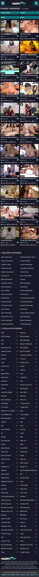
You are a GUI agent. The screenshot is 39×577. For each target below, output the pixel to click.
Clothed (9, 485)
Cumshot (28, 38)
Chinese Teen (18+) (7, 316)
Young (8, 142)
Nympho (9, 359)
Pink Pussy (28, 518)
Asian (10, 38)
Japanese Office (9, 526)
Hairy (34, 38)
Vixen (28, 541)
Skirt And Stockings (9, 507)
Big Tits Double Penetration (28, 470)
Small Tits (30, 224)
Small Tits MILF (9, 518)
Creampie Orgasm (9, 392)
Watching (28, 396)
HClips (4, 36)
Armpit (28, 366)
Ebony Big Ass (9, 448)
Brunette (15, 38)
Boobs (12, 59)
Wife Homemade (25, 283)
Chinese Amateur (6, 301)
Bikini (28, 444)
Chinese (35, 59)
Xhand (4, 201)
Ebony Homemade (26, 275)
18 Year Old (9, 407)
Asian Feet (28, 526)
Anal (3, 59)
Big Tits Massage (9, 545)
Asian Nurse (9, 377)
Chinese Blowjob (25, 261)
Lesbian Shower (9, 500)
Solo (9, 340)
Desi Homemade (25, 316)
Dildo (7, 59)
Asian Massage (28, 340)
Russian (28, 418)
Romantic (9, 396)
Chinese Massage (25, 324)
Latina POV (9, 452)
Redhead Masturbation (28, 500)
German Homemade (26, 290)
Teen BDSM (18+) (9, 414)
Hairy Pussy (10, 100)
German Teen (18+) (28, 385)
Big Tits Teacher (9, 455)
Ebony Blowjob (28, 336)
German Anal (9, 366)
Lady (9, 463)
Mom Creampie (9, 399)
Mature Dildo (9, 373)
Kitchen (9, 444)
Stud (28, 425)
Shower (33, 100)
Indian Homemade (6, 294)
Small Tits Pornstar (28, 530)
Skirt (28, 422)
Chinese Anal (24, 294)
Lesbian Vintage (9, 351)
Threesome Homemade (27, 298)
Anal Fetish (9, 403)
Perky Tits (28, 399)
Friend (28, 433)
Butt (9, 344)
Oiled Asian (28, 489)
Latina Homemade (6, 320)
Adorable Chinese (6, 283)
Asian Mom (28, 392)
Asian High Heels (28, 537)
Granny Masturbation (9, 496)
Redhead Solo (28, 548)
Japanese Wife (9, 522)
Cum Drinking (28, 414)
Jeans (28, 533)
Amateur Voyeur (9, 533)
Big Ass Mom (28, 388)
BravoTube (5, 242)
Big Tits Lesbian (28, 351)
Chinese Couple (6, 264)
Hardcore (29, 121)
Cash (28, 373)
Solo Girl (28, 429)
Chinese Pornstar (6, 268)
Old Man (9, 355)
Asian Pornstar (9, 459)
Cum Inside (28, 492)
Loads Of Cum (9, 541)
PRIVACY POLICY (15, 574)
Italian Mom (9, 385)
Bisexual (28, 332)
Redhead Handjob (9, 548)
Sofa (28, 381)
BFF (28, 474)
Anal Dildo (9, 381)
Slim (9, 425)
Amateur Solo (28, 362)
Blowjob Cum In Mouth (9, 411)
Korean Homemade (7, 261)
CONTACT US (34, 574)
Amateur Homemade (7, 272)
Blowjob (9, 203)
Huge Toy (28, 459)
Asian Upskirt (9, 474)
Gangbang (28, 377)
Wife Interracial (28, 507)
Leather (9, 422)
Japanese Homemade (27, 268)
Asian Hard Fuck (9, 347)
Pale (9, 370)
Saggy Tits (28, 466)
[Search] (36, 3)
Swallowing (28, 452)
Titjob (9, 552)
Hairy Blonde (28, 347)
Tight (28, 481)
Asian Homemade (6, 257)
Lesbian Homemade (26, 264)
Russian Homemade (7, 324)
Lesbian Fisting (28, 552)
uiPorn (4, 98)
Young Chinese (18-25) (27, 313)
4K (9, 433)
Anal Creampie (9, 336)
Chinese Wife (5, 298)
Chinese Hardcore (6, 305)
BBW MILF (28, 515)
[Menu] (3, 3)
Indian (28, 455)
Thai (9, 537)
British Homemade (6, 279)
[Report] (18, 36)
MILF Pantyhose (9, 504)
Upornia (23, 57)
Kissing (14, 142)
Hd (3, 80)
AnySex (23, 222)
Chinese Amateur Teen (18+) (28, 257)
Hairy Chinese (5, 290)
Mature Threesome (28, 344)
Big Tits (24, 162)
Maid (9, 332)
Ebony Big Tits (9, 440)
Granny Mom (28, 485)
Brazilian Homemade (26, 305)
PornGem (4, 57)
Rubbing (9, 470)
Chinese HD (23, 287)
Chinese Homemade (26, 301)
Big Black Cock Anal (28, 545)
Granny (9, 388)
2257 (27, 574)
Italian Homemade (25, 320)
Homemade (30, 162)
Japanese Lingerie (28, 355)
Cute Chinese (5, 309)
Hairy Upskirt (28, 463)
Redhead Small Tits (9, 481)
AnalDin (4, 77)
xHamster (24, 36)
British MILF (28, 511)
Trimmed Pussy (28, 403)
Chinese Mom (24, 272)
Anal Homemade (6, 287)
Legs (9, 362)
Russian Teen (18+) (9, 511)
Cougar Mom (28, 407)
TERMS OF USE (5, 574)
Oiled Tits (28, 440)
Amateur (4, 38)
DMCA (23, 574)
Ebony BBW (28, 448)
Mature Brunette (9, 418)
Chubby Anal (9, 478)
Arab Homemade (6, 313)
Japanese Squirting (9, 530)
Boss (28, 411)
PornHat (23, 139)
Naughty (9, 515)
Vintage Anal (9, 466)
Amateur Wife (28, 504)
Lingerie (28, 370)
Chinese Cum (5, 275)
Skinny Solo (9, 492)
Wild (28, 437)
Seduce (28, 522)
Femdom (28, 496)
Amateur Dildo (28, 478)
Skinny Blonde (9, 429)
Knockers (9, 489)
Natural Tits (13, 80)
